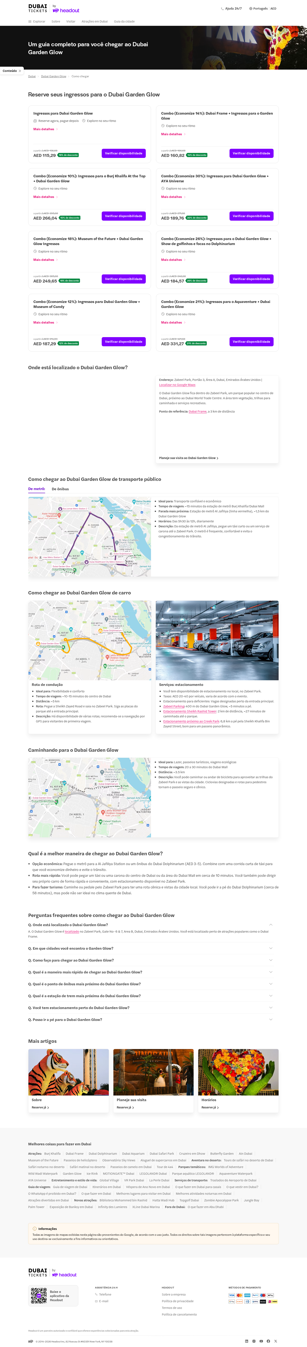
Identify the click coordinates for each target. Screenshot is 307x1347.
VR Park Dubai (134, 1180)
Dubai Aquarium (133, 1153)
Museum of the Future (43, 1160)
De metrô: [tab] (36, 488)
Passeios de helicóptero (80, 1160)
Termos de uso (172, 1308)
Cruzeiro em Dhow (192, 1153)
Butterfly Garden (222, 1153)
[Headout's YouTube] (261, 1341)
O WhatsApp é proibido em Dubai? (52, 1193)
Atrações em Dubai (95, 21)
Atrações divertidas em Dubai (48, 1200)
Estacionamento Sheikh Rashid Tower (189, 711)
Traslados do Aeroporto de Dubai (233, 1180)
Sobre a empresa (174, 1294)
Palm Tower (36, 1207)
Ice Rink (92, 1173)
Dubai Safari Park (162, 1153)
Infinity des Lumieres (112, 1207)
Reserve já (39, 1107)
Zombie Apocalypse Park (221, 1200)
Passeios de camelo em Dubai (131, 1167)
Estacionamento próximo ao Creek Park (191, 721)
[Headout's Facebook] (268, 1341)
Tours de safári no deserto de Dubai (248, 1160)
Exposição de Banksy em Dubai (71, 1207)
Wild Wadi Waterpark (43, 1173)
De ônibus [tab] (60, 488)
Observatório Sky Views (118, 1160)
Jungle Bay (251, 1200)
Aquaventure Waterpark (235, 1173)
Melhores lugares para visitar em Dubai (143, 1193)
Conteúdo (10, 70)
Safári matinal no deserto (87, 1167)
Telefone (105, 1294)
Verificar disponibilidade (123, 153)
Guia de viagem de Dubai (70, 1187)
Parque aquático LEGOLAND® (193, 1173)
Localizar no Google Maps (177, 384)
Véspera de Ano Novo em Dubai (148, 1187)
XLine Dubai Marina (146, 1207)
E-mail (103, 1301)
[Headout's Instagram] (254, 1341)
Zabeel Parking (173, 706)
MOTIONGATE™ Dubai (118, 1173)
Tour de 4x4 (165, 1167)
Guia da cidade (124, 21)
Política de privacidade (178, 1301)
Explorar (39, 21)
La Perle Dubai (159, 1180)
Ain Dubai (245, 1153)
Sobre (56, 21)
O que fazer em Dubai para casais (198, 1187)
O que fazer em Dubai (96, 1193)
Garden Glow (72, 1173)
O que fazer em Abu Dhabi (206, 1207)
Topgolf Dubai (189, 1200)
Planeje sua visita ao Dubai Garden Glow (187, 458)
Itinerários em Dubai (107, 1187)
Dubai (32, 76)
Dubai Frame (198, 411)
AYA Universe (37, 1180)
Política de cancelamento (179, 1314)
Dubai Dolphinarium (103, 1153)
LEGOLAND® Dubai (153, 1173)
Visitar (70, 21)
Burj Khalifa (52, 1153)
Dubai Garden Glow (53, 76)
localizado (72, 931)
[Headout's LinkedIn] (246, 1341)
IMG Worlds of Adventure (225, 1167)
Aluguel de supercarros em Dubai (163, 1160)
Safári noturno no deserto (46, 1167)
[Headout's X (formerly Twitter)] (275, 1341)
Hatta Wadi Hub (163, 1200)
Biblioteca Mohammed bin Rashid (123, 1200)
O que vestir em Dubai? (242, 1187)
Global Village (109, 1180)
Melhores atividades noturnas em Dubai (203, 1193)
